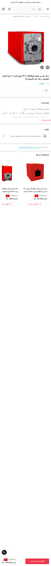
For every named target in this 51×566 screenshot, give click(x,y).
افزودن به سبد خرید (37, 561)
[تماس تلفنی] (4, 552)
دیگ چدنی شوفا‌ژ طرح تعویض (22, 16)
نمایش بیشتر (46, 120)
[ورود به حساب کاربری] (10, 9)
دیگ (35, 16)
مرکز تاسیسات (44, 16)
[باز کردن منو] (47, 9)
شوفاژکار (42, 83)
